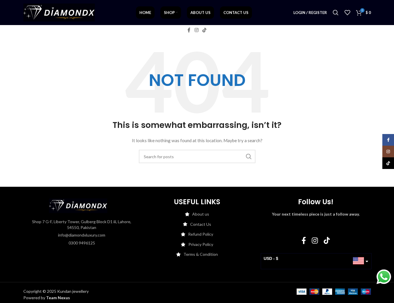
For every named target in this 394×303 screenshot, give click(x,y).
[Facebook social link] (188, 30)
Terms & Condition (200, 254)
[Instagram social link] (196, 30)
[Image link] (78, 205)
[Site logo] (59, 12)
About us (200, 214)
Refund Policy (200, 234)
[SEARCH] (248, 156)
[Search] (336, 12)
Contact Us (200, 224)
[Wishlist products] (347, 12)
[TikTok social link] (205, 30)
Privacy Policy (200, 244)
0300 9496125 (82, 242)
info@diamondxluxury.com (81, 234)
